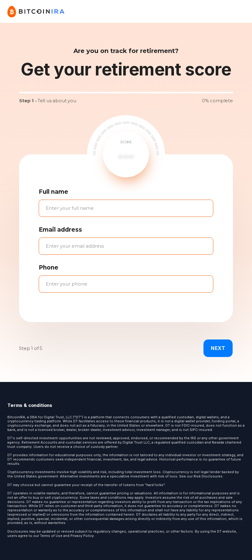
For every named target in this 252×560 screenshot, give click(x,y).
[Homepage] (36, 11)
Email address (60, 230)
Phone (48, 267)
